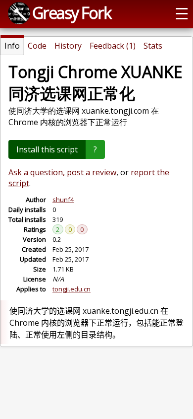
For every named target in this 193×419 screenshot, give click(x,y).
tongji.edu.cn (71, 288)
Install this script (47, 149)
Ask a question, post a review (62, 172)
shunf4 (63, 199)
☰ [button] (182, 13)
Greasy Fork (71, 12)
